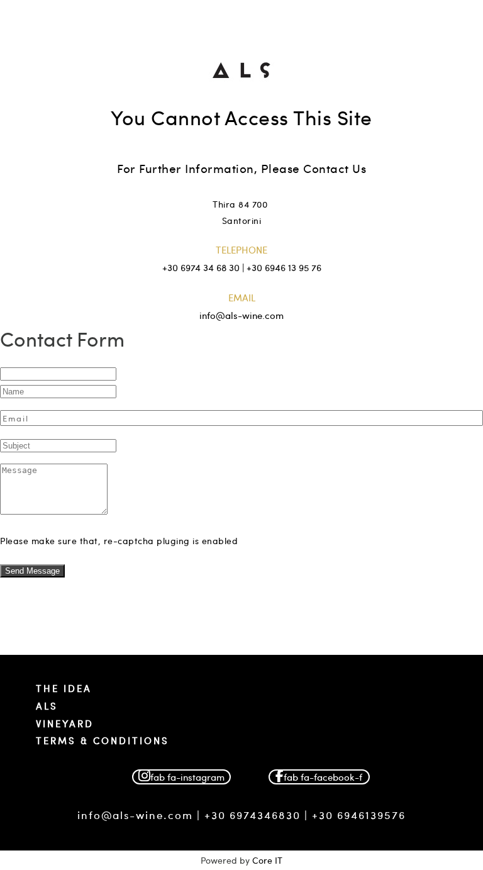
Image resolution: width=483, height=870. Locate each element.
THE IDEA (64, 688)
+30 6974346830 (252, 814)
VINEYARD (65, 723)
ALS (47, 706)
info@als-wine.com (135, 814)
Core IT (267, 860)
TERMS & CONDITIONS (102, 740)
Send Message (32, 571)
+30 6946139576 (359, 814)
